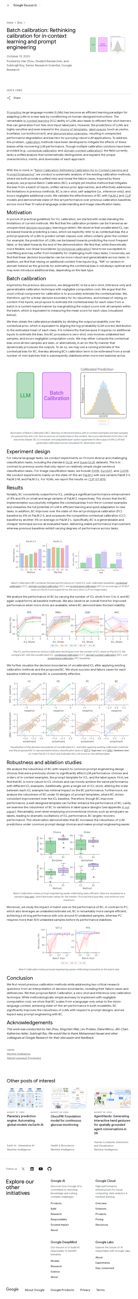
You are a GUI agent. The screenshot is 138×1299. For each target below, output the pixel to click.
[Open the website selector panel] (40, 5)
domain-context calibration (82, 150)
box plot (29, 896)
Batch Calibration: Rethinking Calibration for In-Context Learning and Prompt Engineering (67, 172)
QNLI (110, 750)
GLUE (69, 462)
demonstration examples (70, 133)
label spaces (97, 129)
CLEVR (124, 471)
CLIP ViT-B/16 (97, 479)
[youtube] (41, 1169)
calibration (33, 142)
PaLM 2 (113, 195)
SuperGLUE (87, 462)
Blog (19, 22)
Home (10, 22)
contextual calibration (42, 150)
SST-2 (87, 750)
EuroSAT (106, 471)
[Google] (12, 1289)
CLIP (128, 195)
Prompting (14, 112)
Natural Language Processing (24, 1058)
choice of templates (73, 129)
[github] (49, 1169)
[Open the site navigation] (8, 5)
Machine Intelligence (18, 1053)
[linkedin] (32, 1169)
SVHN (95, 471)
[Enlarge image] (128, 61)
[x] (23, 1169)
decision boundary (39, 227)
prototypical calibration (74, 249)
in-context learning (36, 121)
